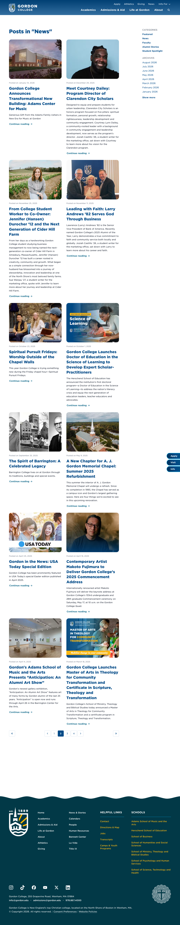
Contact (104, 821)
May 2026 (147, 75)
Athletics (129, 4)
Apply (117, 4)
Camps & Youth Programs (108, 847)
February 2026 (150, 87)
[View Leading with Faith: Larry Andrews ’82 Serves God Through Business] (93, 208)
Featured (147, 34)
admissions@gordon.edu (47, 900)
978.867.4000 (73, 900)
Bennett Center (77, 836)
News (151, 4)
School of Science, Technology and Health (151, 871)
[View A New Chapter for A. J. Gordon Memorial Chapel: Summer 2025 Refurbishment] (93, 460)
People (73, 824)
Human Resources (79, 830)
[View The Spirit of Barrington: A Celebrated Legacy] (35, 448)
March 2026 (149, 83)
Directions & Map (109, 827)
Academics (88, 9)
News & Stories (77, 812)
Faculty (146, 42)
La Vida (73, 843)
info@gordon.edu (19, 900)
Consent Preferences (65, 911)
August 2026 (149, 62)
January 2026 (150, 91)
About (158, 9)
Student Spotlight (152, 51)
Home (41, 812)
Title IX (73, 848)
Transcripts (106, 839)
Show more (148, 97)
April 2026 (148, 79)
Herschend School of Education (149, 830)
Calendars (74, 818)
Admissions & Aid (113, 9)
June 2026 (148, 70)
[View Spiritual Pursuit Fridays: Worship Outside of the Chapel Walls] (35, 342)
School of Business (141, 836)
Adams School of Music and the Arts (149, 823)
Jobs (102, 833)
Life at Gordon (139, 9)
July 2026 (147, 66)
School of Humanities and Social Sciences (149, 844)
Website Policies (88, 911)
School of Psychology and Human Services (150, 862)
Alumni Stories (150, 47)
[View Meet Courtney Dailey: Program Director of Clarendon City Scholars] (93, 97)
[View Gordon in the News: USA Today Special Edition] (35, 550)
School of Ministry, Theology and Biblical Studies (149, 853)
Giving (141, 4)
